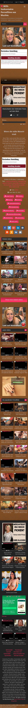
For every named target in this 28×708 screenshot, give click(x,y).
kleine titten (16, 183)
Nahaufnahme (16, 185)
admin (16, 190)
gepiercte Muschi (7, 183)
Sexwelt (8, 651)
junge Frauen (9, 196)
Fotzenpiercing (21, 181)
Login (16, 2)
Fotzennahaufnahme (11, 181)
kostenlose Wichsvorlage (14, 214)
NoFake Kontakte (19, 655)
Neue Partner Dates (19, 699)
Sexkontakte (7, 653)
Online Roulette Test (18, 653)
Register (22, 2)
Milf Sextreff (9, 650)
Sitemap (4, 616)
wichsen (19, 199)
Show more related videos (14, 300)
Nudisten (20, 196)
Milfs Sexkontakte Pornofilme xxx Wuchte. (8, 11)
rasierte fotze (20, 217)
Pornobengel (18, 650)
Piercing (10, 199)
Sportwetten (8, 655)
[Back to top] (23, 703)
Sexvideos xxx (18, 651)
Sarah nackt (15, 186)
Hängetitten (14, 701)
